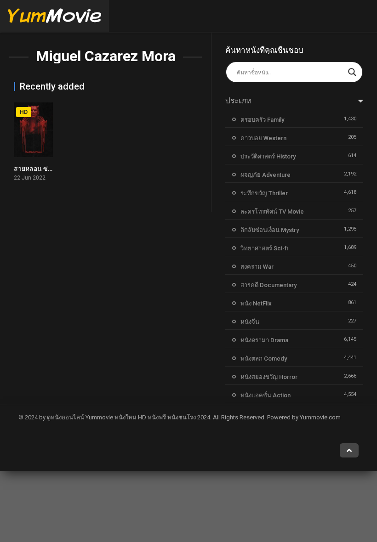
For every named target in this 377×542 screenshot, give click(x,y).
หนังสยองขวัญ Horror (268, 376)
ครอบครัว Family (262, 119)
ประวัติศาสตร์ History (268, 156)
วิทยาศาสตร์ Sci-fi (264, 248)
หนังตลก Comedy (263, 358)
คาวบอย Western (263, 138)
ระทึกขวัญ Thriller (264, 193)
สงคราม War (257, 266)
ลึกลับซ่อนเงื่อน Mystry (269, 229)
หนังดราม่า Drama (264, 340)
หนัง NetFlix (256, 303)
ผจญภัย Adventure (265, 174)
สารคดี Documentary (268, 285)
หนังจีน (249, 321)
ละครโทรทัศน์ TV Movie (272, 211)
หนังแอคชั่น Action (265, 395)
